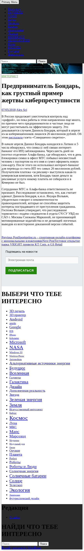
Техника (13, 23)
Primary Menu (9, 2)
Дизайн (13, 33)
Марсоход (17, 436)
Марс (14, 431)
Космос (13, 26)
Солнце (15, 480)
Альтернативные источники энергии (39, 363)
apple (12, 323)
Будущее (13, 51)
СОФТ (12, 16)
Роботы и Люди (23, 466)
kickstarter (14, 338)
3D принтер (17, 315)
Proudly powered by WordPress (21, 547)
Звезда (14, 395)
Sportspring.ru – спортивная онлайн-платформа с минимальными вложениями (41, 239)
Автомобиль (15, 359)
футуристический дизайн (24, 498)
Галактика (18, 381)
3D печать (17, 311)
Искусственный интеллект (26, 409)
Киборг (13, 413)
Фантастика (16, 54)
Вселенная (19, 373)
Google (15, 327)
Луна (13, 423)
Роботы (15, 462)
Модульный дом (17, 444)
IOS (11, 331)
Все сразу (14, 9)
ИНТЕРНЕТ (16, 37)
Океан (12, 447)
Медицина (14, 440)
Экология (19, 490)
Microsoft (17, 342)
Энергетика (15, 30)
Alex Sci (21, 109)
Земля (15, 404)
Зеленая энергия (25, 399)
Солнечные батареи (27, 475)
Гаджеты (15, 377)
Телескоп (15, 485)
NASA (16, 347)
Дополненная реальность (27, 390)
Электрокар (14, 495)
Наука (12, 19)
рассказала (16, 137)
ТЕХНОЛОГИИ (18, 40)
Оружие (14, 450)
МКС (13, 427)
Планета (15, 454)
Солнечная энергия (23, 471)
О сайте (14, 517)
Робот (13, 458)
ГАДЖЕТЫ (15, 12)
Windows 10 (15, 352)
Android (15, 319)
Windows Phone (16, 356)
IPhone (12, 335)
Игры (11, 44)
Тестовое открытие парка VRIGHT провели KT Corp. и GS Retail (41, 242)
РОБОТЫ (14, 47)
